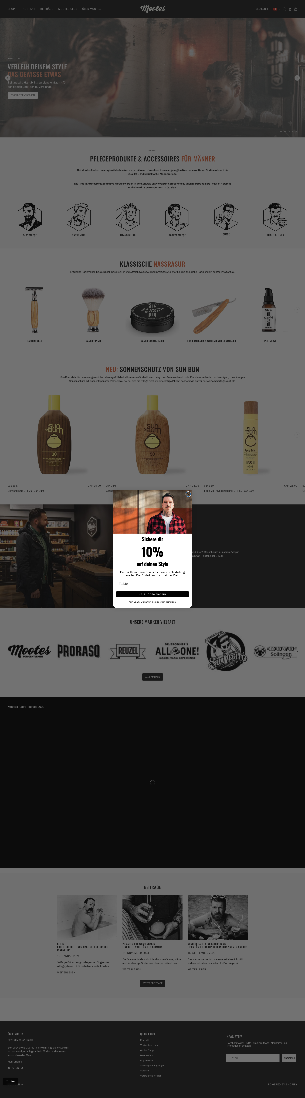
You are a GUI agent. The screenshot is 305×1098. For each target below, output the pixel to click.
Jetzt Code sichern (152, 594)
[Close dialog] (188, 494)
